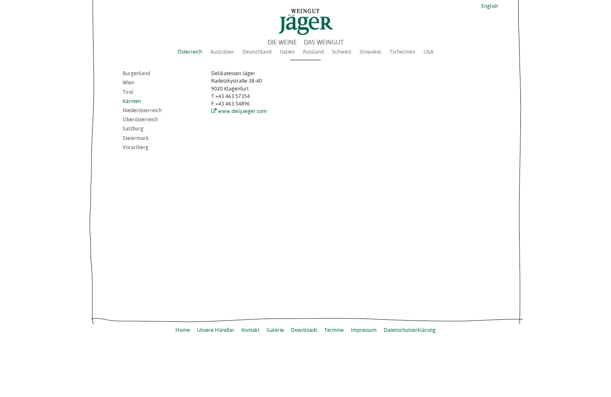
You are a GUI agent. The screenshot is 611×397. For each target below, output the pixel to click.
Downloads (304, 329)
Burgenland (136, 73)
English (489, 5)
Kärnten (132, 101)
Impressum (364, 329)
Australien (222, 51)
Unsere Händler (215, 329)
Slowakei (370, 51)
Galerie (275, 329)
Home (182, 329)
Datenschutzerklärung (410, 329)
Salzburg (133, 128)
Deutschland (256, 51)
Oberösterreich (140, 119)
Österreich (189, 51)
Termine (334, 329)
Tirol (128, 91)
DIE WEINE (282, 42)
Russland (313, 51)
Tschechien (402, 51)
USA (429, 51)
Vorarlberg (135, 147)
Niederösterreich (142, 110)
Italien (287, 51)
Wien (128, 82)
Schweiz (341, 51)
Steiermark (136, 138)
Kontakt (250, 329)
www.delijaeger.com (242, 111)
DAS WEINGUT (324, 42)
